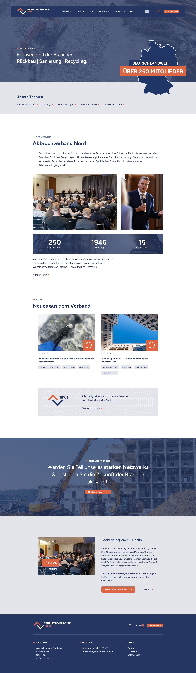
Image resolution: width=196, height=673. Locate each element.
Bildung (117, 11)
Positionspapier (89, 104)
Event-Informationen (116, 589)
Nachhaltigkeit (141, 367)
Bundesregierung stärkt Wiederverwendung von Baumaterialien (124, 360)
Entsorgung (83, 367)
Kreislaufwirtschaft (26, 104)
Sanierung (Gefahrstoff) (49, 367)
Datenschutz (133, 655)
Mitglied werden (171, 11)
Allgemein (126, 367)
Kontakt (128, 11)
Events (80, 11)
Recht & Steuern (109, 373)
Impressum (132, 651)
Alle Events (145, 589)
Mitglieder (101, 11)
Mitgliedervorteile (113, 104)
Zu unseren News (91, 408)
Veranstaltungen (65, 104)
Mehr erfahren (40, 274)
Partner (130, 648)
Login (155, 11)
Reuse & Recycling (110, 367)
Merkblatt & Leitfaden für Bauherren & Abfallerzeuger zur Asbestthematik (66, 360)
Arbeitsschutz (69, 367)
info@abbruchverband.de (101, 651)
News (90, 11)
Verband (66, 11)
